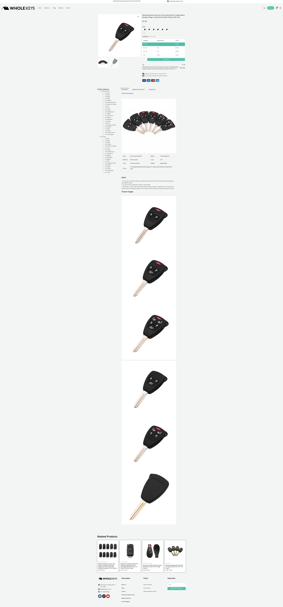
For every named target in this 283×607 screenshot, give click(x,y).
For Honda (107, 110)
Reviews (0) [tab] (152, 89)
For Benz (107, 95)
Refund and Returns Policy (128, 595)
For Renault (108, 127)
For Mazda (108, 117)
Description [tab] (125, 89)
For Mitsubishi (108, 119)
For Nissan (108, 121)
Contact (68, 8)
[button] (280, 8)
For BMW (107, 97)
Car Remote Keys (105, 91)
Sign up (271, 8)
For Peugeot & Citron (110, 125)
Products (46, 8)
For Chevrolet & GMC (110, 102)
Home (39, 8)
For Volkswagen (109, 134)
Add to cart (166, 59)
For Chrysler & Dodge (110, 104)
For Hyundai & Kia (109, 112)
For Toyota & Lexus (110, 132)
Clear (143, 33)
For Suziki (107, 167)
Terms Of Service (147, 584)
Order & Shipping (126, 601)
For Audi (107, 93)
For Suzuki (108, 131)
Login (264, 8)
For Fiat (107, 106)
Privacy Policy (146, 588)
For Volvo (107, 172)
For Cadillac (108, 100)
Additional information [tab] (138, 89)
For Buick (107, 99)
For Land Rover (109, 116)
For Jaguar (108, 114)
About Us (61, 8)
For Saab (107, 129)
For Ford (107, 108)
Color (143, 27)
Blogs (54, 8)
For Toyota (108, 169)
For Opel (107, 123)
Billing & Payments (126, 598)
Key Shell (103, 137)
